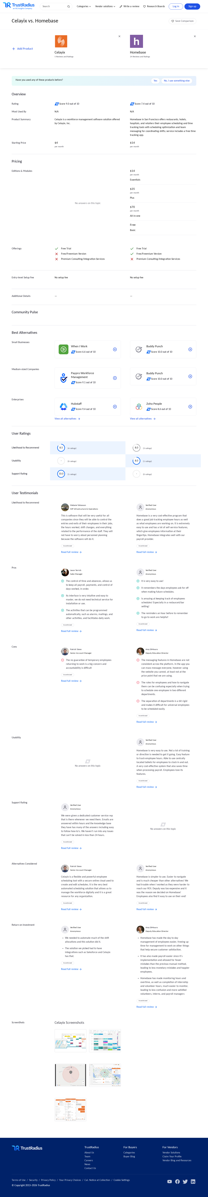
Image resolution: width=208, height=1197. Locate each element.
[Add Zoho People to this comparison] (190, 407)
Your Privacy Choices (70, 1180)
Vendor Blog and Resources (176, 1160)
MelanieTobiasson (78, 505)
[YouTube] (169, 1181)
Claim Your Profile (172, 1156)
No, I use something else (177, 81)
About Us (89, 1152)
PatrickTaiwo (76, 649)
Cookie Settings (122, 1180)
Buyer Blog (129, 1156)
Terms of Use (19, 1180)
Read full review (69, 552)
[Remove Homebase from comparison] (194, 36)
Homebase (138, 52)
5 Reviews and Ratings (64, 57)
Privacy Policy (48, 1180)
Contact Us (90, 1168)
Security (33, 1180)
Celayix (60, 52)
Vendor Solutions (171, 1152)
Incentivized (67, 546)
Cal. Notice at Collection (97, 1180)
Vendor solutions (104, 6)
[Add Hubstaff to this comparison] (115, 407)
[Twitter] (185, 1181)
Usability (16, 461)
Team (87, 1156)
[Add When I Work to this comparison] (115, 349)
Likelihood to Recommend (25, 447)
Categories (82, 6)
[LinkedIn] (193, 1181)
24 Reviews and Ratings (140, 57)
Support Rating (19, 474)
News (87, 1164)
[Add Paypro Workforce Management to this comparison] (115, 378)
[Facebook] (177, 1181)
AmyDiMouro (152, 649)
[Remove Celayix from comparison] (119, 36)
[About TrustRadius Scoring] (57, 103)
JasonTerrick (75, 570)
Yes (155, 81)
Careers (88, 1160)
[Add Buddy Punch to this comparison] (190, 349)
